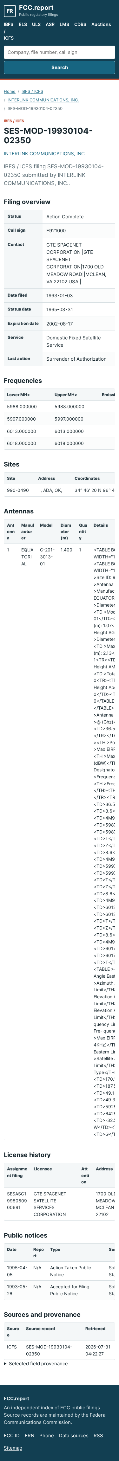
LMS (64, 24)
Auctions (101, 24)
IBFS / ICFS (9, 31)
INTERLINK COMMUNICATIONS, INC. (43, 99)
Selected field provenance (38, 1364)
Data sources (74, 1435)
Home (10, 91)
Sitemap (13, 1448)
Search (59, 67)
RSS (98, 1435)
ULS (36, 24)
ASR (50, 24)
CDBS (80, 24)
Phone (46, 1435)
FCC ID (12, 1435)
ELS (23, 24)
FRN (29, 1435)
